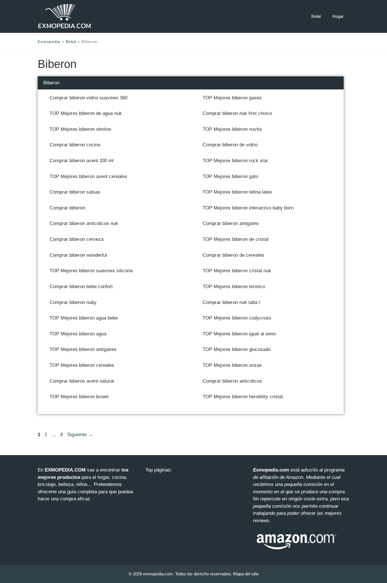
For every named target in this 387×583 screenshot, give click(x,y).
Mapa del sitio (246, 573)
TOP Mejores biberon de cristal (236, 239)
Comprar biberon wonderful (78, 255)
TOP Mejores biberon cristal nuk (237, 270)
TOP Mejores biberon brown (79, 396)
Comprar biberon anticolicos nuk (84, 223)
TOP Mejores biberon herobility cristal (243, 396)
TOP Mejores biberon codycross (237, 318)
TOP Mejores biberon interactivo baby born (248, 208)
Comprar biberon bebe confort (81, 286)
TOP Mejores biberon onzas (232, 365)
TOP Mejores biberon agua (78, 333)
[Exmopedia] (65, 16)
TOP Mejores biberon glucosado (237, 349)
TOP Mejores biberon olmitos (80, 129)
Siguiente (80, 434)
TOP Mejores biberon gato (230, 176)
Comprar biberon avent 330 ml (82, 160)
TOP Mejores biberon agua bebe (84, 318)
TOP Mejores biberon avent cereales (88, 176)
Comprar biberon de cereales (233, 255)
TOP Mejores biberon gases (232, 97)
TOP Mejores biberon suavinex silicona (91, 270)
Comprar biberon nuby (73, 302)
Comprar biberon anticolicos (232, 381)
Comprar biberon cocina (75, 144)
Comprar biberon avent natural (82, 381)
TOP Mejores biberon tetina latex (237, 192)
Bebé (316, 16)
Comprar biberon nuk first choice (237, 113)
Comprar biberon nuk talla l (231, 302)
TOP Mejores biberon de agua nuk (86, 113)
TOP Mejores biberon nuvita (232, 129)
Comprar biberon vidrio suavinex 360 (88, 97)
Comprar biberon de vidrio (230, 144)
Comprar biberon (67, 208)
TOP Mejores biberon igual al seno (239, 333)
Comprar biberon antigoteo (231, 223)
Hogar (338, 16)
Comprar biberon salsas (75, 192)
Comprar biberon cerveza (76, 239)
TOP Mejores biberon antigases (83, 349)
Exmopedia (49, 41)
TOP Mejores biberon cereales (82, 365)
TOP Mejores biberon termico (234, 286)
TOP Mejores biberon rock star (235, 160)
